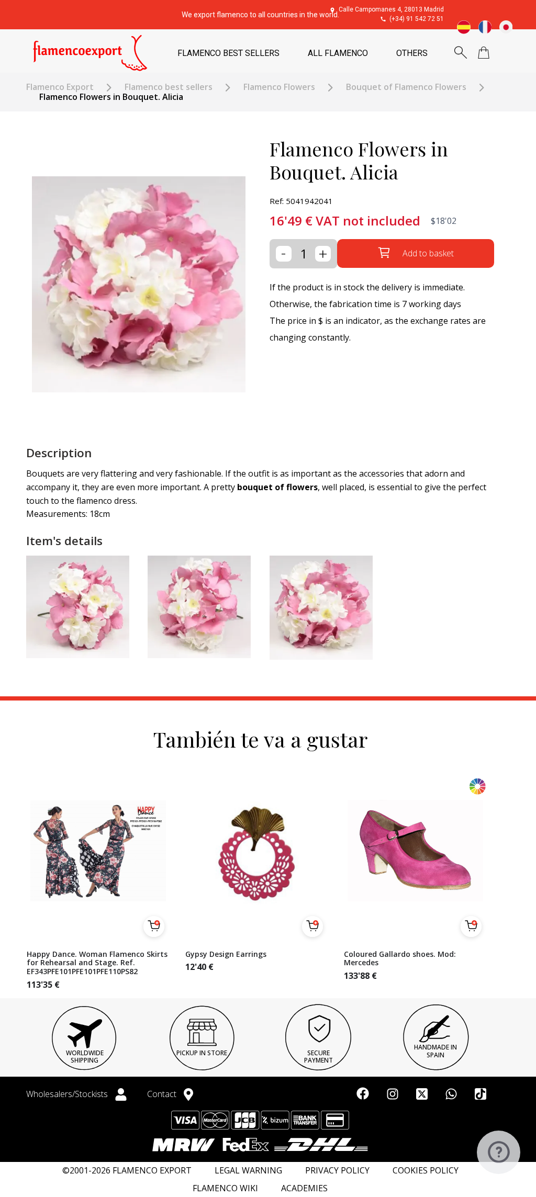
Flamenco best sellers (169, 87)
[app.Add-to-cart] (153, 926)
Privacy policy (337, 1171)
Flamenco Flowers (279, 87)
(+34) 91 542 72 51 (416, 18)
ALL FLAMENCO (338, 53)
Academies (304, 1188)
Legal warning (248, 1171)
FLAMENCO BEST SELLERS (228, 53)
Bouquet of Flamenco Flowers (406, 87)
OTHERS (412, 53)
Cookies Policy (426, 1171)
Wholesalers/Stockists (68, 1094)
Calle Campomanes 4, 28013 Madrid (391, 9)
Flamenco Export (60, 87)
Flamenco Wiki (225, 1188)
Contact (162, 1094)
